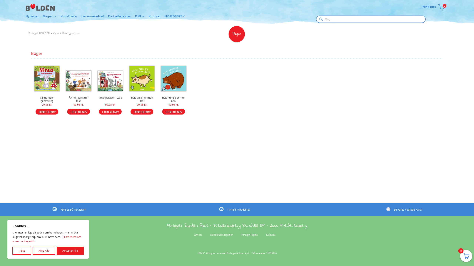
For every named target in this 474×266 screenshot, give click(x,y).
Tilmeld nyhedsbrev (238, 209)
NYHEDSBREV (175, 16)
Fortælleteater (119, 16)
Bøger (47, 16)
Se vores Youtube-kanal (408, 209)
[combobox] (371, 19)
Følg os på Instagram (73, 209)
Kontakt (155, 16)
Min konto (429, 7)
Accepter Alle (70, 250)
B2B (138, 16)
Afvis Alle (44, 250)
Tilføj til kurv (47, 111)
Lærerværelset (92, 16)
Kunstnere (69, 16)
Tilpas (21, 250)
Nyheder (32, 16)
